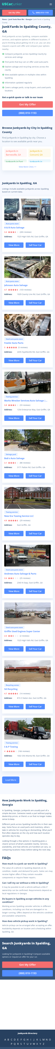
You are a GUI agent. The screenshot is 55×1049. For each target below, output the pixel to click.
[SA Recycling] (27, 671)
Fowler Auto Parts (13, 342)
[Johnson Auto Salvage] (27, 267)
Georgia (29, 19)
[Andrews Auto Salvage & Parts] (27, 556)
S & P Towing (11, 746)
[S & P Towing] (27, 729)
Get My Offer (27, 104)
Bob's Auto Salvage (14, 458)
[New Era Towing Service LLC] (27, 498)
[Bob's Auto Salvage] (27, 440)
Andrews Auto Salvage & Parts (20, 573)
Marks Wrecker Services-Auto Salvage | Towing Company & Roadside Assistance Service (25, 401)
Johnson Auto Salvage (16, 285)
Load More (10, 780)
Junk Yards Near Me (16, 19)
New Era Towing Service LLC (19, 516)
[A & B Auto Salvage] (27, 209)
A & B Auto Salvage (14, 227)
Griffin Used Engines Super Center (22, 631)
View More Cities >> (27, 166)
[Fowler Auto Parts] (27, 325)
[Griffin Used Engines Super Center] (27, 613)
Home (4, 19)
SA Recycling (10, 689)
